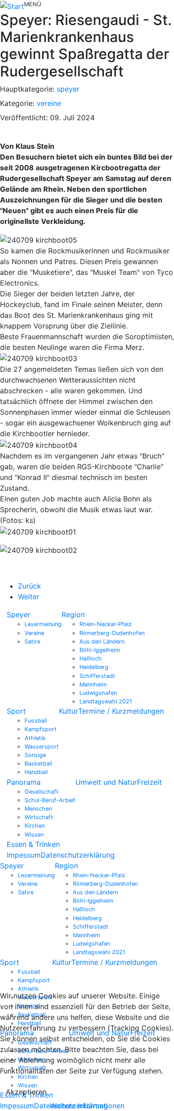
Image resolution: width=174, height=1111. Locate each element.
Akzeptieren (26, 1091)
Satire (32, 641)
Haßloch (90, 658)
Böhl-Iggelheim (99, 650)
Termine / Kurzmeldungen (121, 711)
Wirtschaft (39, 817)
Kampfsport (41, 729)
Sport (16, 711)
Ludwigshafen (98, 693)
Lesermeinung (43, 624)
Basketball (38, 763)
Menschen (38, 808)
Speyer (18, 614)
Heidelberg (93, 667)
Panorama (24, 782)
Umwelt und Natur (106, 782)
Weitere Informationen (87, 1105)
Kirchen (35, 825)
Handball (36, 772)
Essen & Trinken (33, 844)
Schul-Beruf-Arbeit (50, 800)
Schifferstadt (97, 676)
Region (73, 614)
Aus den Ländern (101, 641)
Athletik (35, 738)
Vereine (34, 633)
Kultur (68, 711)
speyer (68, 88)
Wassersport (42, 746)
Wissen (34, 834)
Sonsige (35, 755)
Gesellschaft (41, 791)
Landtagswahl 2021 (105, 701)
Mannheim (93, 684)
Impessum (24, 854)
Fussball (36, 720)
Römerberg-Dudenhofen (112, 633)
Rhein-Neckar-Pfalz (105, 624)
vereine (49, 103)
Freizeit (149, 782)
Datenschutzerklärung (78, 854)
